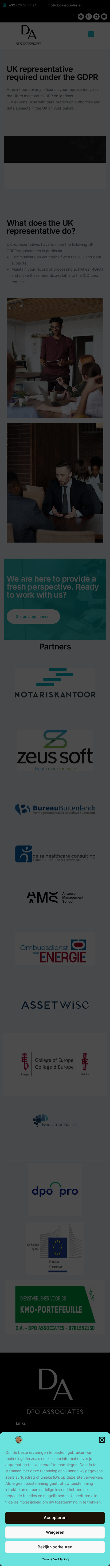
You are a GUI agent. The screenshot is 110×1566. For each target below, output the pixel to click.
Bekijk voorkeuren (55, 1546)
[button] (102, 1440)
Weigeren (55, 1532)
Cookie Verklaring (55, 1559)
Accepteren (55, 1517)
